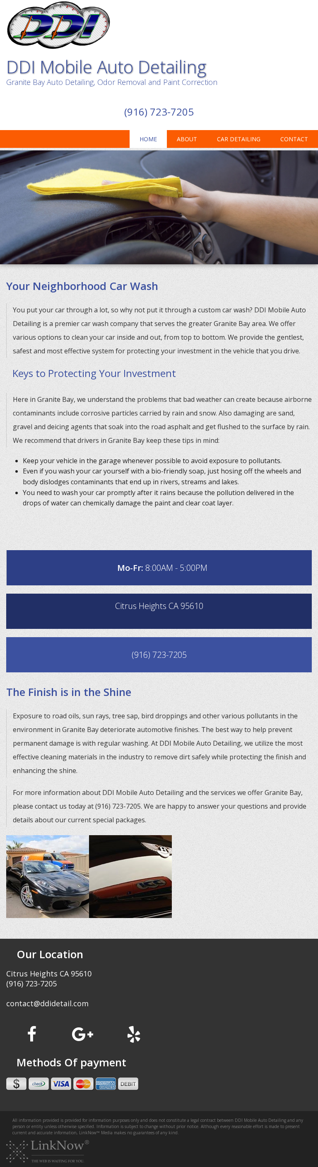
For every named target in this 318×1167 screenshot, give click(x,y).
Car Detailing (238, 139)
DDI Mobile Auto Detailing (106, 66)
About (187, 139)
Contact (294, 139)
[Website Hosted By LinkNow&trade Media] (47, 1150)
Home (148, 139)
